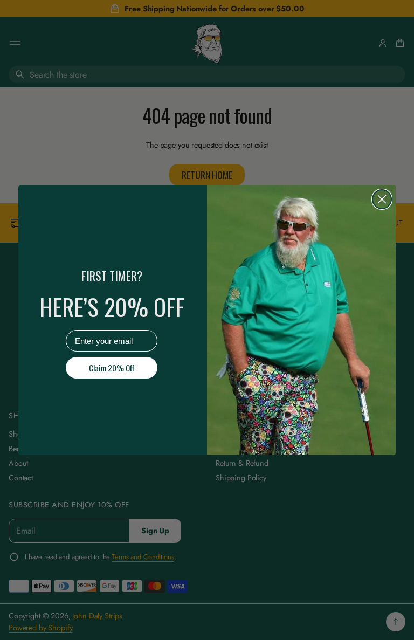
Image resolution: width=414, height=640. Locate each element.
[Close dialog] (381, 199)
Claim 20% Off (112, 368)
